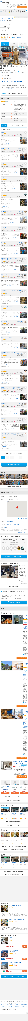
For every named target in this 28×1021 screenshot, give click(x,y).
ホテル (5, 11)
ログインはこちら (8, 7)
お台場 (13, 951)
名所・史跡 (16, 524)
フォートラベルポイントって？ (22, 17)
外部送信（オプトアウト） (7, 1006)
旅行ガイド (3, 11)
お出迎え (3, 178)
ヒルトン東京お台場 (13, 950)
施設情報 (14, 93)
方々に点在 (3, 227)
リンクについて (17, 1006)
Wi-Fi (9, 11)
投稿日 (23, 125)
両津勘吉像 (3, 132)
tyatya (5, 527)
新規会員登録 (22, 7)
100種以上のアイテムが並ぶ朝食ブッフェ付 (25, 627)
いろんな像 (3, 163)
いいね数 (11, 125)
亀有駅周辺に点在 (5, 148)
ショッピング (3, 28)
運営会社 (2, 1004)
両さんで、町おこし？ (6, 321)
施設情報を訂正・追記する (22, 532)
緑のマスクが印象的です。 (7, 306)
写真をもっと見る (13, 486)
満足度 (17, 125)
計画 (22, 72)
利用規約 (16, 1004)
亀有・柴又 (8, 18)
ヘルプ (4, 1007)
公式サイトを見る (21, 657)
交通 (8, 28)
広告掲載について (9, 1004)
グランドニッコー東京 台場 (15, 962)
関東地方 (11, 17)
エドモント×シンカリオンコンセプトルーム (25, 676)
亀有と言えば (4, 274)
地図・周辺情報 (23, 43)
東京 (3, 18)
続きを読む (10, 88)
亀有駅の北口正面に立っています (9, 211)
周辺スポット (21, 93)
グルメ (5, 26)
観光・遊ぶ (10, 524)
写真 (14, 43)
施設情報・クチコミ (5, 44)
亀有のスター (4, 370)
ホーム (1, 17)
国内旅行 (6, 17)
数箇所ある (3, 418)
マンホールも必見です (6, 337)
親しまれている (4, 242)
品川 (13, 939)
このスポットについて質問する (15, 556)
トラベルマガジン (23, 11)
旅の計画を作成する (15, 602)
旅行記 (11, 11)
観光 (1, 26)
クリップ (13, 72)
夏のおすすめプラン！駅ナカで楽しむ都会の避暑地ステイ (25, 725)
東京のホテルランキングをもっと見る (14, 976)
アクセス (4, 39)
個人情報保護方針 (23, 1004)
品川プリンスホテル (13, 937)
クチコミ (5, 72)
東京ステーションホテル (25, 617)
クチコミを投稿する (15, 464)
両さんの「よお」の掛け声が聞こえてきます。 (12, 81)
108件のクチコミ (17, 37)
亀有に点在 (3, 194)
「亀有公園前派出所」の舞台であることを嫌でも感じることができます (9, 434)
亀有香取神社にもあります (7, 403)
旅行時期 (4, 125)
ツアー (7, 11)
